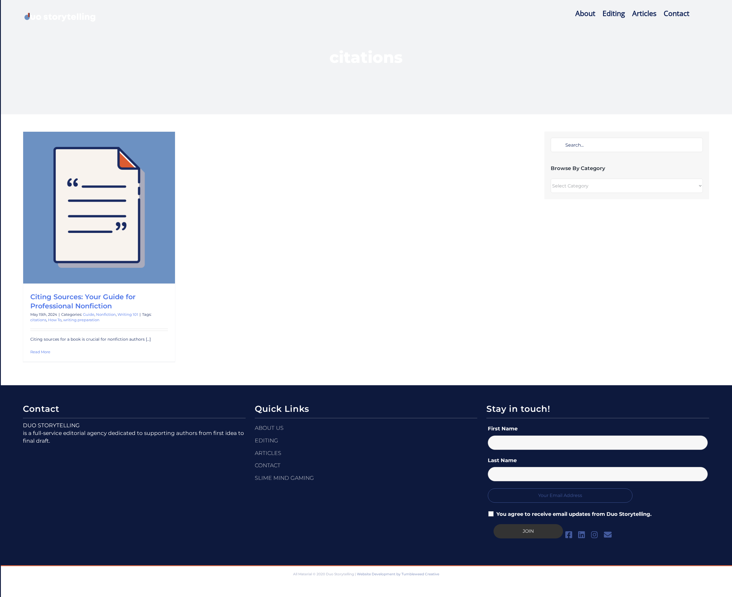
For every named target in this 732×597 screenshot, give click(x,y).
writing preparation (81, 320)
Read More (40, 352)
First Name (503, 429)
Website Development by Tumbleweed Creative (398, 574)
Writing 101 (128, 314)
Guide (88, 314)
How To (54, 320)
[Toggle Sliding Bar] (699, 13)
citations (38, 320)
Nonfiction (106, 314)
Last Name (502, 460)
